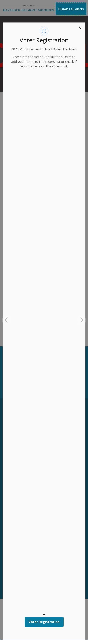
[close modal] (80, 27)
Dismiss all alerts (71, 9)
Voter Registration (44, 622)
